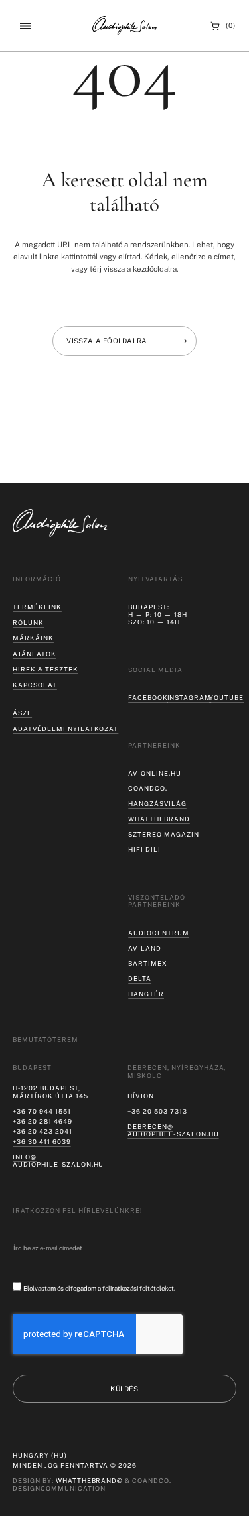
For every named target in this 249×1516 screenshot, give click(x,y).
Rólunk (28, 622)
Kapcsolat (35, 685)
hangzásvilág (157, 803)
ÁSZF (22, 713)
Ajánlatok (34, 654)
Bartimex (147, 963)
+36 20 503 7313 (157, 1111)
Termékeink (37, 607)
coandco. (147, 788)
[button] (25, 25)
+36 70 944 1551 (41, 1111)
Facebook (148, 697)
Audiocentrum (158, 933)
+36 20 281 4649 (42, 1121)
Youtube (226, 697)
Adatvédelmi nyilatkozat (65, 728)
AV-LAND (144, 948)
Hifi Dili (144, 849)
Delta (139, 978)
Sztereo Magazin (163, 834)
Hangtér (146, 994)
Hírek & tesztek (45, 669)
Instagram (189, 697)
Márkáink (33, 638)
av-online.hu (154, 773)
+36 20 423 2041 (42, 1131)
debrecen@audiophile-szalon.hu (172, 1130)
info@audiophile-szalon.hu (58, 1161)
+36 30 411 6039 (41, 1141)
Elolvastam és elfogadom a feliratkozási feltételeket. (99, 1288)
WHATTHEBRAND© (90, 1480)
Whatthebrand (159, 819)
